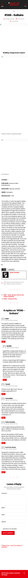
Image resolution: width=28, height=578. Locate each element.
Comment (4, 493)
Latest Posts (11, 269)
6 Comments (15, 21)
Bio (4, 269)
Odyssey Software (11, 284)
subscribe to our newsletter (10, 529)
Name (3, 507)
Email (3, 514)
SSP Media (4, 575)
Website (3, 521)
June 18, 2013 (21, 19)
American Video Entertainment (13, 282)
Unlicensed (18, 284)
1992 (5, 282)
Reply (3, 341)
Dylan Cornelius (10, 19)
